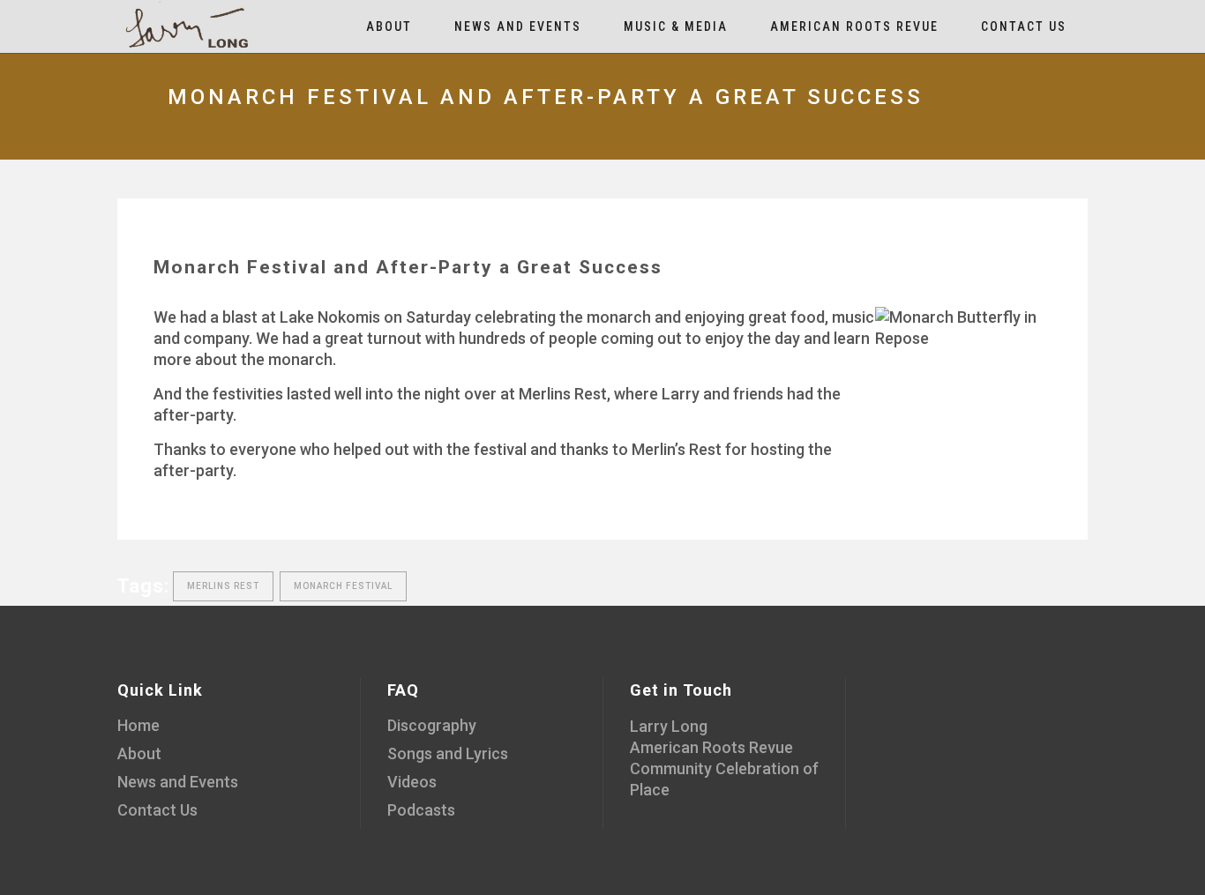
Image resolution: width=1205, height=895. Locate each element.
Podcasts (421, 810)
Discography (431, 725)
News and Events (177, 781)
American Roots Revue (711, 747)
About (139, 753)
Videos (412, 781)
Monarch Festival (343, 586)
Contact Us (157, 810)
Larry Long (668, 726)
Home (138, 725)
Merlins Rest (223, 586)
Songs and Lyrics (447, 753)
